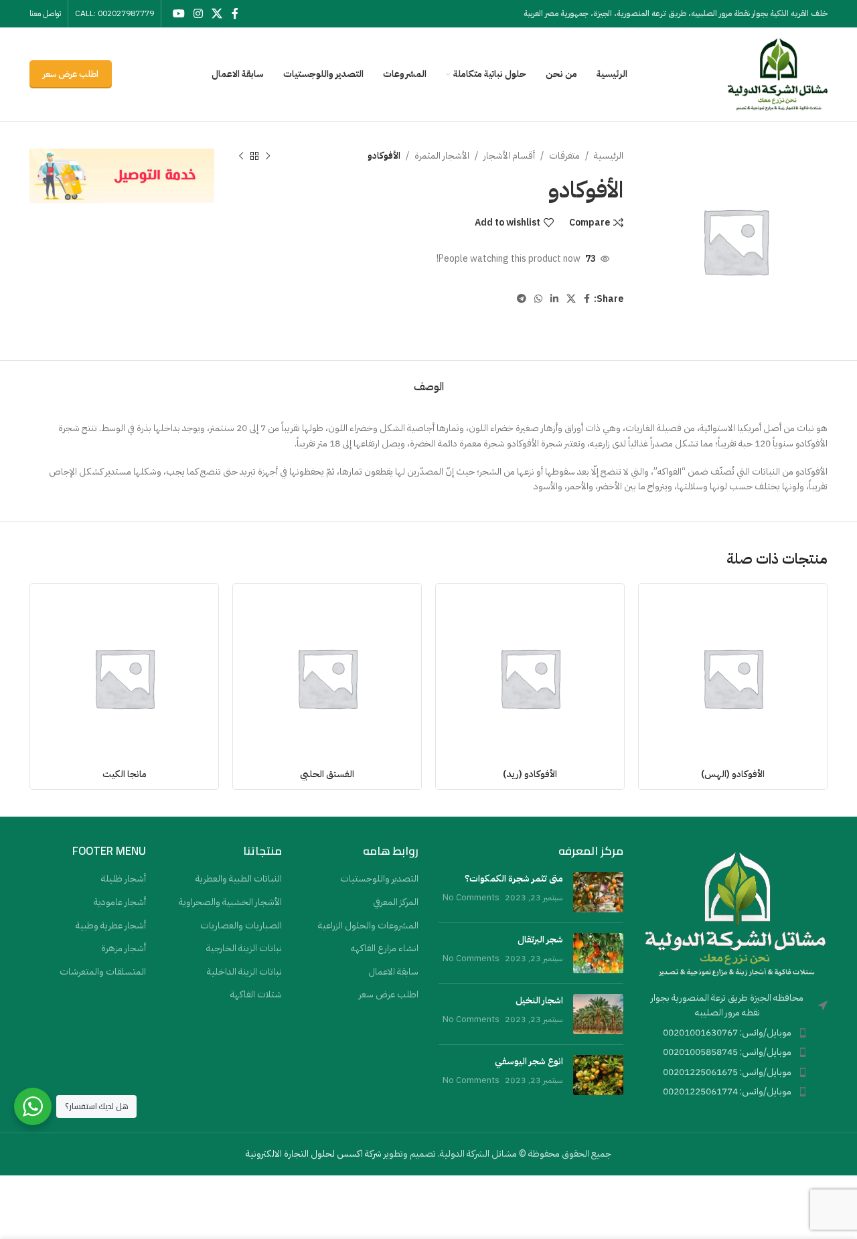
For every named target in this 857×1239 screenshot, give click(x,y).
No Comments (471, 897)
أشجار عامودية (120, 902)
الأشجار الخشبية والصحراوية (230, 902)
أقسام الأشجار (509, 156)
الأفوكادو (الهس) (733, 774)
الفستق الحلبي (327, 774)
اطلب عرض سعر (70, 74)
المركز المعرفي (395, 902)
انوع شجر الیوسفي (529, 1061)
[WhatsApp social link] (538, 299)
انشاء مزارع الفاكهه (384, 948)
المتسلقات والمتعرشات (103, 972)
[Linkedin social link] (554, 299)
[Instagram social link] (198, 13)
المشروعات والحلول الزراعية (368, 925)
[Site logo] (777, 74)
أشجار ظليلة (123, 879)
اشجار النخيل (539, 1000)
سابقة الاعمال (393, 972)
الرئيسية (608, 156)
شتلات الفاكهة (256, 994)
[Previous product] (268, 156)
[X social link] (217, 13)
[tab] (429, 380)
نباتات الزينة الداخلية (244, 972)
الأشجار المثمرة (441, 156)
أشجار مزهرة (123, 948)
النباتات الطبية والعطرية (239, 879)
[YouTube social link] (178, 13)
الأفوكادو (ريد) (530, 774)
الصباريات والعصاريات (241, 925)
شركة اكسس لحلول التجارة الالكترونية (314, 1154)
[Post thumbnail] (598, 892)
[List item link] (735, 1032)
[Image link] (735, 913)
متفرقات (564, 156)
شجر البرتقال (540, 939)
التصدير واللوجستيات (379, 879)
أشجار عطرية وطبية (111, 925)
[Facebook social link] (234, 13)
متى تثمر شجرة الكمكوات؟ (514, 879)
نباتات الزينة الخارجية (244, 948)
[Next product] (241, 156)
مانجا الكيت (124, 774)
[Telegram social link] (521, 299)
